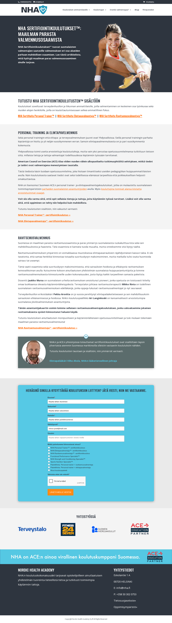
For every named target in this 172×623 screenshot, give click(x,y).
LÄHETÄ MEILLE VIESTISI (60, 492)
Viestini (51, 433)
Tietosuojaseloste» (125, 600)
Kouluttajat (99, 10)
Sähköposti (53, 424)
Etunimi (51, 397)
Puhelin (51, 415)
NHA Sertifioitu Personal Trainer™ (36, 116)
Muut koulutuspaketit (59, 470)
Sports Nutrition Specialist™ (62, 462)
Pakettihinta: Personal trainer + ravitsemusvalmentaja (72, 465)
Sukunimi (52, 406)
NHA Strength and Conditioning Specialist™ (68, 459)
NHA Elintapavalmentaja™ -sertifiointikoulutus (69, 451)
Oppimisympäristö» (125, 607)
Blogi (137, 10)
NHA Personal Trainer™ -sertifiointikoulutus (68, 448)
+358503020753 (25, 2)
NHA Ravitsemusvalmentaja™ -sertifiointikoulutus (70, 453)
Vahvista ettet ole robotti (58, 474)
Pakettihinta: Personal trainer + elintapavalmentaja (71, 467)
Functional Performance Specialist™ (65, 456)
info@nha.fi (123, 588)
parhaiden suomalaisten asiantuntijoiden (64, 188)
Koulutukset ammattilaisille (75, 10)
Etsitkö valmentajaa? (119, 10)
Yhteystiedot (148, 10)
